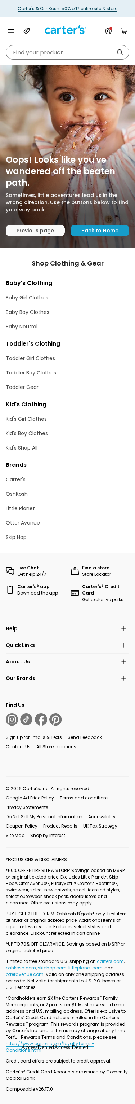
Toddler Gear (22, 387)
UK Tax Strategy (100, 826)
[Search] (120, 52)
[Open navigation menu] (11, 31)
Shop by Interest (47, 835)
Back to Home (99, 230)
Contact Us (18, 747)
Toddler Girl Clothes (30, 358)
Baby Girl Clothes (27, 297)
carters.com (110, 961)
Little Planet (20, 508)
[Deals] (27, 31)
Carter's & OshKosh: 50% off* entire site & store (67, 8)
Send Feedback (85, 737)
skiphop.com (52, 968)
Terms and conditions (84, 798)
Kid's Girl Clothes (26, 418)
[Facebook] (41, 719)
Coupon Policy (21, 826)
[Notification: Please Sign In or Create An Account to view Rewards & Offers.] (108, 31)
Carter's (16, 479)
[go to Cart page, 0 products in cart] (124, 31)
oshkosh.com (21, 968)
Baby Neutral (21, 326)
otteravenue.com (25, 974)
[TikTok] (26, 719)
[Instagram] (12, 719)
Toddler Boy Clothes (31, 372)
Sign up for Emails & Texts (34, 737)
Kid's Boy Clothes (27, 433)
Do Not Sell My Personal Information (44, 817)
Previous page (35, 230)
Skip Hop (16, 537)
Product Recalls (60, 826)
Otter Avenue (23, 522)
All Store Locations (56, 747)
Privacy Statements (27, 807)
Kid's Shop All (21, 447)
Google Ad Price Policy (30, 798)
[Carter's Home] (68, 29)
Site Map (15, 835)
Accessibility (102, 817)
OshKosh (17, 494)
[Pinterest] (55, 719)
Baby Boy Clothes (27, 312)
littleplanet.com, (86, 968)
